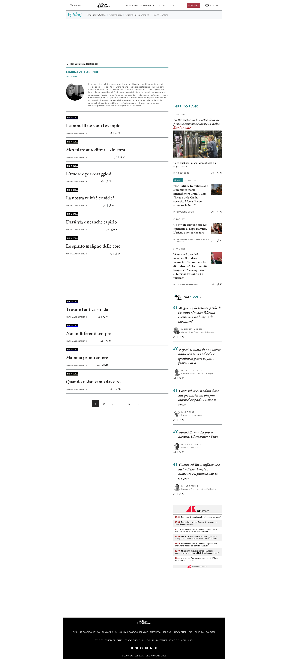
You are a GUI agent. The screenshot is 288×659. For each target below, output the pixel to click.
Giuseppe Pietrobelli (185, 284)
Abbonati (193, 5)
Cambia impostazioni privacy (133, 632)
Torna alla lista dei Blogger (84, 63)
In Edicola (126, 5)
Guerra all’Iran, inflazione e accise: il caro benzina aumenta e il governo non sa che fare (199, 471)
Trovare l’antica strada (87, 309)
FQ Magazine (148, 5)
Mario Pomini (189, 486)
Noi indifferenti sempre (88, 333)
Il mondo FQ (167, 5)
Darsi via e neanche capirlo (91, 222)
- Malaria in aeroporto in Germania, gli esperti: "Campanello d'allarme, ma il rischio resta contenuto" (196, 538)
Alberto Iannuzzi (191, 329)
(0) (119, 133)
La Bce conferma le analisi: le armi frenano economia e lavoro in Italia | (197, 124)
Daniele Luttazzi (191, 444)
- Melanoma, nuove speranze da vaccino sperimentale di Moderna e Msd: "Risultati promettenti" (197, 552)
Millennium (136, 5)
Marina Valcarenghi (76, 133)
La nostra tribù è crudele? (90, 198)
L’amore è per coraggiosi (88, 173)
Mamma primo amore (87, 357)
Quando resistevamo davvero (93, 381)
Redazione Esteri (183, 212)
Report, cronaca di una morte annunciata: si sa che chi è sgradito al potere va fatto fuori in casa (199, 356)
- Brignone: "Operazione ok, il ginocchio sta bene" (197, 517)
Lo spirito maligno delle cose (93, 246)
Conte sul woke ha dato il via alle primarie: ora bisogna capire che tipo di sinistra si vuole (198, 397)
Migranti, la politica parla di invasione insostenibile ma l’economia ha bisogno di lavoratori (199, 314)
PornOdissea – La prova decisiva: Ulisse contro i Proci (198, 434)
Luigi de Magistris (192, 371)
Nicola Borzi (181, 173)
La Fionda (187, 412)
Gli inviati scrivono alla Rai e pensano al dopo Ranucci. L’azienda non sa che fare (190, 228)
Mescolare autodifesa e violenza (95, 149)
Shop (158, 5)
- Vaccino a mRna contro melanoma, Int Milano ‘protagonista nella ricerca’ (196, 559)
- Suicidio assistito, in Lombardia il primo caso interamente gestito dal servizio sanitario (196, 530)
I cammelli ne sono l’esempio (93, 125)
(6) (183, 493)
